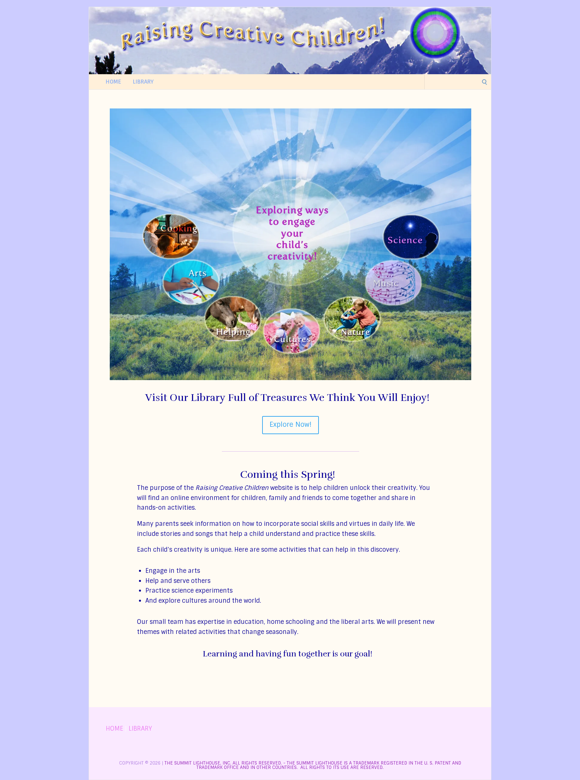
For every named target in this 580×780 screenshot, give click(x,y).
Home (113, 81)
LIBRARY (140, 729)
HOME (114, 729)
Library (143, 81)
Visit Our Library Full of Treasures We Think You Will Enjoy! (287, 398)
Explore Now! (290, 424)
